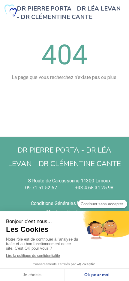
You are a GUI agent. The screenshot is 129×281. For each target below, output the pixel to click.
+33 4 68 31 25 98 (94, 188)
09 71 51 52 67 (41, 188)
